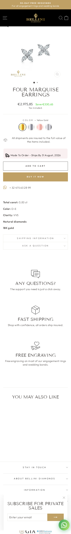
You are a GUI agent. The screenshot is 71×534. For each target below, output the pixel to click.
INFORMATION (34, 490)
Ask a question (35, 245)
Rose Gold (40, 127)
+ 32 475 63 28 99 (20, 187)
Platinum (48, 127)
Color (35, 120)
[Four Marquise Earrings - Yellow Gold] (9, 449)
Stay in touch (34, 467)
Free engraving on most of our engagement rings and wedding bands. (35, 362)
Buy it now (35, 176)
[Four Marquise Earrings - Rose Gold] (17, 449)
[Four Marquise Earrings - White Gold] (13, 449)
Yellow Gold (22, 127)
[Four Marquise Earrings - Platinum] (21, 449)
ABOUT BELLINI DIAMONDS (34, 478)
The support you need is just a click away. (35, 289)
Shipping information (35, 238)
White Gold (31, 127)
